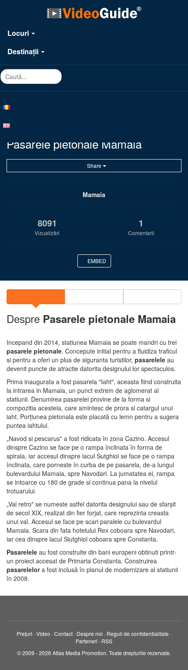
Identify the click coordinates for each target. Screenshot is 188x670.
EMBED (96, 260)
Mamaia (94, 194)
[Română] (94, 106)
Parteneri (86, 641)
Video (43, 633)
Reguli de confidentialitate (138, 633)
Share (94, 165)
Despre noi (90, 633)
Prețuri (24, 633)
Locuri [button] (19, 33)
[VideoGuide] (94, 12)
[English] (94, 125)
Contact (63, 633)
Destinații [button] (23, 51)
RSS (106, 641)
